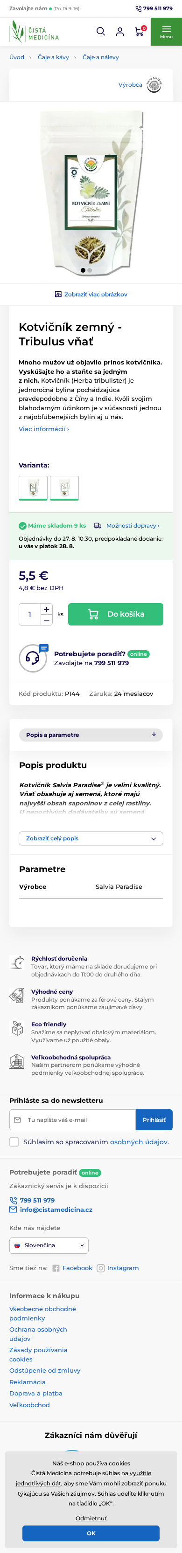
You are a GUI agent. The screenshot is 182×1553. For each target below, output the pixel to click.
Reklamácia (27, 1382)
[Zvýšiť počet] (46, 609)
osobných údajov (139, 1142)
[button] (101, 32)
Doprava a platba (36, 1393)
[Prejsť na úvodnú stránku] (34, 31)
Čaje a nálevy (101, 57)
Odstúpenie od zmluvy (44, 1370)
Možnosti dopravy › (133, 525)
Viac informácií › (44, 429)
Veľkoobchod (29, 1405)
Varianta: (34, 465)
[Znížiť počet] (46, 620)
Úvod (16, 57)
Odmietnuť (91, 1518)
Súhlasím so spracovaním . (96, 1142)
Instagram (123, 1267)
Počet (30, 614)
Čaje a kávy (53, 57)
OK (91, 1533)
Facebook (77, 1267)
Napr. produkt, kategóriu (69, 72)
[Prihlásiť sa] (120, 32)
